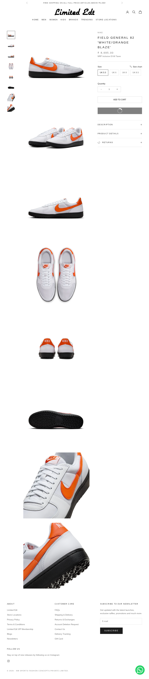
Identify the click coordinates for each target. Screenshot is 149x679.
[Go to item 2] (11, 45)
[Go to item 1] (11, 35)
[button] (135, 66)
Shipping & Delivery (64, 615)
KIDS (63, 20)
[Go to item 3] (11, 56)
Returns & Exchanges (65, 619)
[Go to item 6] (11, 87)
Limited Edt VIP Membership (20, 629)
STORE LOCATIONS (106, 20)
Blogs (9, 634)
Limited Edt (12, 610)
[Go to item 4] (11, 66)
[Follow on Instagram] (8, 661)
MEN (44, 20)
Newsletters (12, 639)
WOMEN (53, 20)
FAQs (57, 610)
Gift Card (59, 639)
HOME (35, 20)
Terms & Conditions (16, 624)
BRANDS (73, 20)
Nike (100, 33)
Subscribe (111, 631)
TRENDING (87, 20)
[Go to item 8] (11, 108)
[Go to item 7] (11, 97)
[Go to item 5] (11, 77)
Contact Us (60, 629)
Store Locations (14, 615)
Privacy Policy (13, 619)
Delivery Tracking (63, 634)
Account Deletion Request (67, 624)
